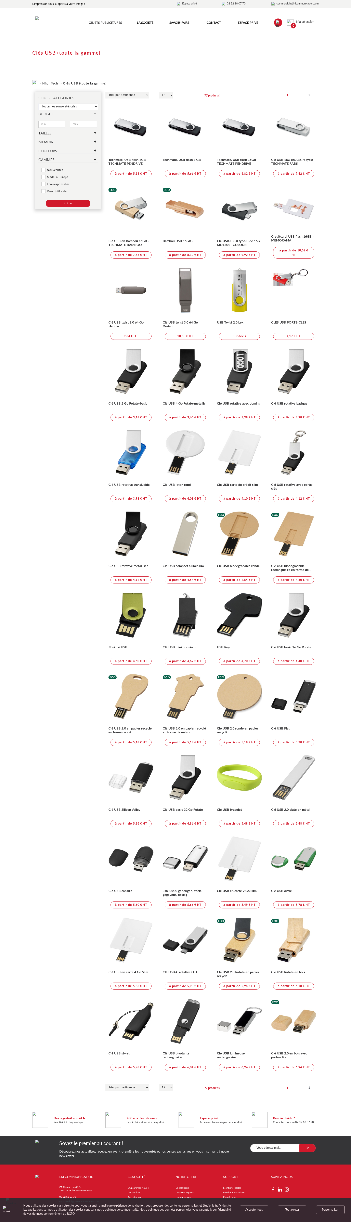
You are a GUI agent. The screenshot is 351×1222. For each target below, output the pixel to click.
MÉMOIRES (47, 142)
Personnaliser (330, 1209)
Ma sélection (303, 21)
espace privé (248, 22)
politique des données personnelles (170, 1209)
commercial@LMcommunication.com (297, 3)
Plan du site (229, 1197)
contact (214, 22)
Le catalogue (182, 1188)
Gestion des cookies (234, 1192)
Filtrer (68, 203)
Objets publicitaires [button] (105, 22)
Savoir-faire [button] (179, 22)
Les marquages (183, 1197)
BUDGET (45, 114)
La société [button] (145, 22)
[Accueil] (34, 81)
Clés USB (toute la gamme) (84, 83)
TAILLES (45, 133)
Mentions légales (232, 1188)
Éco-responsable (58, 184)
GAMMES (46, 160)
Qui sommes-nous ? (138, 1188)
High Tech (50, 83)
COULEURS (47, 151)
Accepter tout (254, 1209)
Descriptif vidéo (57, 191)
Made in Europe (57, 177)
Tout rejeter (292, 1209)
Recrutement (135, 1197)
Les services (134, 1192)
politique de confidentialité (121, 1209)
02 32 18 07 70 (236, 3)
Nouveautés (55, 170)
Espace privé (189, 3)
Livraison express (185, 1192)
